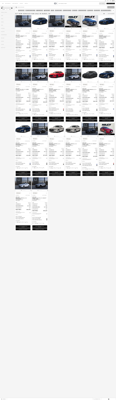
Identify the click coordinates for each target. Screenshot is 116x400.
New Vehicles (8, 3)
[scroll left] (16, 10)
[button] (110, 0)
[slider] (1, 8)
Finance (21, 3)
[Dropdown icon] (105, 0)
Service (26, 3)
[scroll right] (113, 10)
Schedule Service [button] (110, 3)
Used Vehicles (15, 3)
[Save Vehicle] (29, 31)
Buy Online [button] (102, 3)
